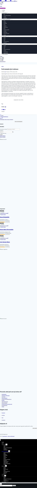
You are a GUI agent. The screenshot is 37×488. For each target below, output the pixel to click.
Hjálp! (1, 6)
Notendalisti (5, 42)
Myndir (4, 28)
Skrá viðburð (5, 449)
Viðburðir (5, 45)
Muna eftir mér (3, 133)
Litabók (5, 46)
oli (5, 71)
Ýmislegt (5, 464)
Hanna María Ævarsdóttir (6, 229)
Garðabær (2, 210)
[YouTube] (3, 109)
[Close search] (1, 484)
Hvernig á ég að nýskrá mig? (7, 404)
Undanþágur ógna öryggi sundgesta (6, 119)
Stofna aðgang (2, 135)
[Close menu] (0, 440)
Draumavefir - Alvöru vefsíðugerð (8, 436)
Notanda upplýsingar (6, 41)
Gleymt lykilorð (2, 137)
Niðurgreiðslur (5, 32)
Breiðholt (1, 235)
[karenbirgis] (3, 214)
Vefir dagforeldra (5, 401)
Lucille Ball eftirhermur (4, 116)
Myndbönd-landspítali (6, 29)
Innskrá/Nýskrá (2, 8)
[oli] (3, 239)
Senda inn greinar (6, 53)
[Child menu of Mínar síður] (8, 36)
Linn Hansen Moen (5, 242)
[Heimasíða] (5, 109)
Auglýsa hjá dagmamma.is (7, 49)
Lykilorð (1, 130)
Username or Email (3, 129)
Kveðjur (3, 400)
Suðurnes (2, 223)
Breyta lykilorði (6, 469)
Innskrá (4, 37)
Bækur (4, 20)
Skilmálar (5, 16)
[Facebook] (2, 109)
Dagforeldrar (5, 23)
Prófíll (4, 40)
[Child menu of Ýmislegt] (7, 44)
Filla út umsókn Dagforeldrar (7, 15)
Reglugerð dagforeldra (6, 33)
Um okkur (5, 50)
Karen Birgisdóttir (4, 217)
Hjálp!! (3, 406)
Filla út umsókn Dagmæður (18, 121)
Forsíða (3, 10)
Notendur (5, 473)
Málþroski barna (6, 27)
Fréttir (3, 11)
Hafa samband (5, 54)
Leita (4, 14)
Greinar (4, 24)
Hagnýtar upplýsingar (6, 395)
